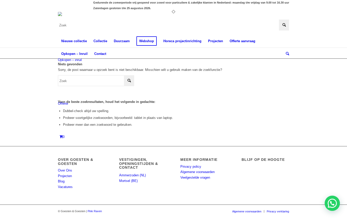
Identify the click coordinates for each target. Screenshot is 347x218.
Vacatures (65, 187)
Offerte (63, 103)
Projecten (65, 176)
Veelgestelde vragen (195, 177)
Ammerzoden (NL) (132, 175)
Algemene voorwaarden (197, 172)
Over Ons (65, 170)
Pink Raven (95, 211)
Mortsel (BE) (128, 181)
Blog (61, 181)
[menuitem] (74, 41)
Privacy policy (190, 166)
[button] (332, 203)
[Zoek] (285, 54)
